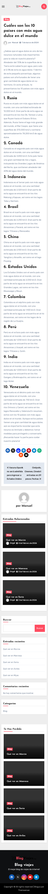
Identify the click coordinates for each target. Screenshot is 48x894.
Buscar (7, 620)
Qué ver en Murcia (16, 540)
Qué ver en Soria (15, 597)
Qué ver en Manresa (16, 569)
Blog (7, 19)
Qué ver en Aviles (11, 669)
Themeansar (24, 890)
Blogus (37, 887)
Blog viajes (24, 865)
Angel (12, 543)
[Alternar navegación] (3, 6)
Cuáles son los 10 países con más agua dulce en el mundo (23, 31)
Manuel (15, 43)
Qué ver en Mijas (11, 675)
